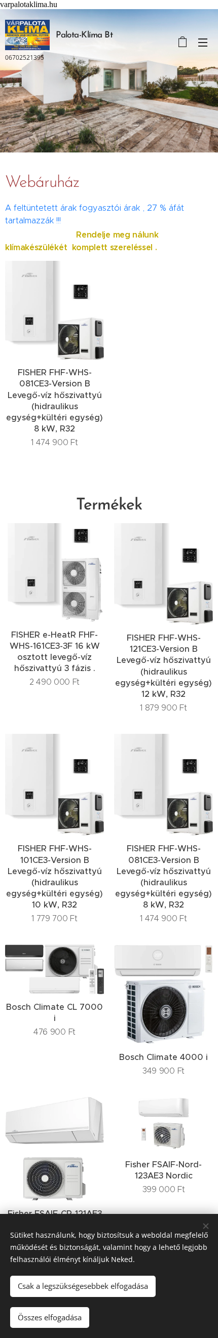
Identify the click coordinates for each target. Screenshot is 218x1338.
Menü (203, 42)
